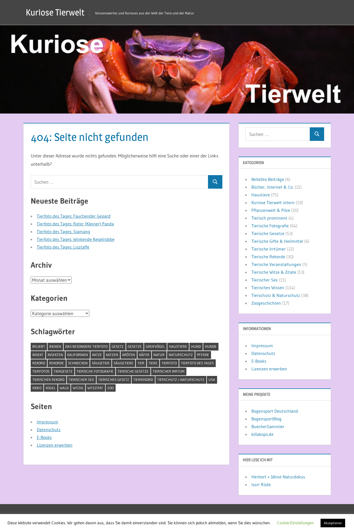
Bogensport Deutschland (274, 411)
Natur (159, 354)
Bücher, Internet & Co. (272, 187)
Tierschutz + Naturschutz (180, 379)
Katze (97, 354)
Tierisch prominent (269, 218)
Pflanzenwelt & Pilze (270, 210)
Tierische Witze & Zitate (273, 272)
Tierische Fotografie (95, 371)
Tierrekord (143, 379)
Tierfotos (41, 371)
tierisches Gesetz (113, 379)
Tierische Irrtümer (268, 249)
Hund (196, 346)
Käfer (144, 354)
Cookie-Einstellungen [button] (295, 522)
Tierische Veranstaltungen (276, 264)
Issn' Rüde (261, 484)
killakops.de (262, 434)
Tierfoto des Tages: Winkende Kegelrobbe (75, 239)
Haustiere (178, 346)
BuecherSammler (267, 426)
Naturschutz (181, 354)
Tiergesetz (63, 371)
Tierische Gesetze (133, 371)
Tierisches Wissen (267, 287)
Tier (140, 363)
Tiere (153, 363)
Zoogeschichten (266, 303)
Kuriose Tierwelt (55, 12)
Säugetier (101, 363)
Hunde (211, 346)
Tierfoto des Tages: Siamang (63, 231)
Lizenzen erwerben (54, 445)
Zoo (110, 388)
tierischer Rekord (48, 379)
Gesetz (118, 346)
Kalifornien (77, 354)
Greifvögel (155, 346)
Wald (64, 388)
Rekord (38, 363)
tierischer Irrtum (168, 371)
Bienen (55, 346)
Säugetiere (123, 363)
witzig (78, 388)
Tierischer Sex (81, 379)
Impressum (47, 422)
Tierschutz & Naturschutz (275, 295)
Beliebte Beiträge (267, 179)
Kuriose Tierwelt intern (273, 202)
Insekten (55, 354)
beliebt (38, 346)
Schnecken (78, 363)
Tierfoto (169, 363)
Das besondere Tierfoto (86, 346)
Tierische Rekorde (268, 256)
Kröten (128, 354)
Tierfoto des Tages (197, 363)
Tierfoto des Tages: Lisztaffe (63, 247)
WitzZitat (95, 388)
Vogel (51, 388)
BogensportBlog (266, 419)
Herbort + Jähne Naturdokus (278, 477)
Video (36, 388)
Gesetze (135, 346)
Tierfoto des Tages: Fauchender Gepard (74, 216)
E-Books (44, 437)
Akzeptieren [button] (333, 523)
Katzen (112, 354)
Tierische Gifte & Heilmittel (277, 241)
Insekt (37, 354)
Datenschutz (49, 429)
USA (212, 379)
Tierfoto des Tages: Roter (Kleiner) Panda (75, 224)
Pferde (203, 354)
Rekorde (56, 363)
